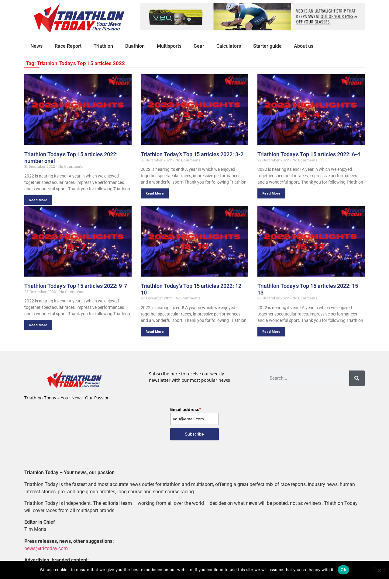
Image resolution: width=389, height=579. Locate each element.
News (36, 46)
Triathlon (103, 46)
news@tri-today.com (46, 548)
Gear (199, 46)
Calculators (228, 46)
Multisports (169, 46)
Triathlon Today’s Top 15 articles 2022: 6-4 (308, 154)
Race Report (68, 46)
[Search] (357, 378)
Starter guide (267, 46)
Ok (343, 569)
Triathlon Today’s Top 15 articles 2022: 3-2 (192, 154)
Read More (38, 200)
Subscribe (194, 434)
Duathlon (135, 46)
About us (303, 46)
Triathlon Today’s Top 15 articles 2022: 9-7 (75, 286)
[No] (379, 569)
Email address (185, 409)
